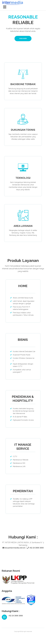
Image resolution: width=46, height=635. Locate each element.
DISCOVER (23, 38)
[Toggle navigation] (5, 7)
